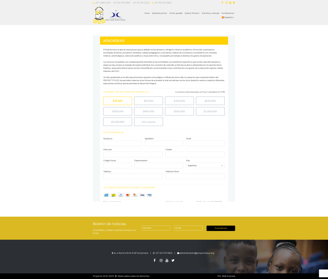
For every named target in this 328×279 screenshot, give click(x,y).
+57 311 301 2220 (141, 3)
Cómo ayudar (175, 13)
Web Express (228, 276)
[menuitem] (228, 17)
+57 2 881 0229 (102, 3)
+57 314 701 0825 (121, 3)
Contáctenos (227, 13)
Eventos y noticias (210, 13)
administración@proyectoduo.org (197, 253)
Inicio (147, 13)
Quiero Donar (191, 13)
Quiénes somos (159, 13)
